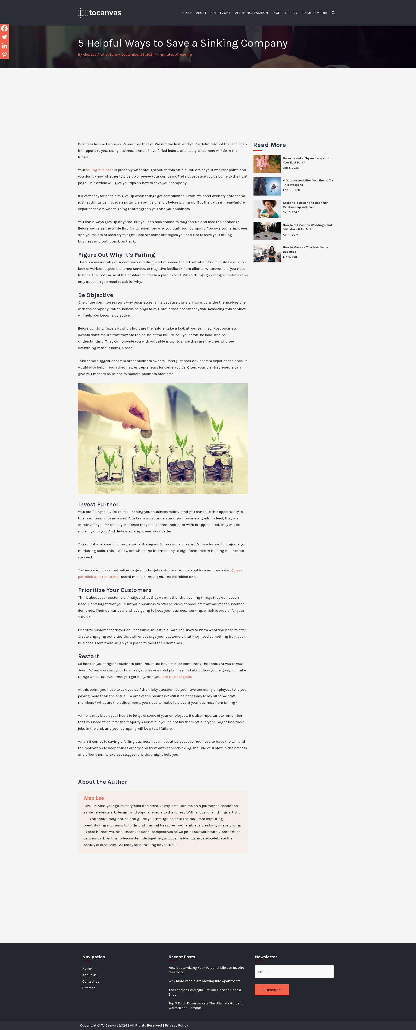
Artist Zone (109, 54)
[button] (333, 13)
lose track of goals (176, 676)
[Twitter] (4, 37)
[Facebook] (4, 28)
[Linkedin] (4, 45)
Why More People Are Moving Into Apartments (204, 981)
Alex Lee (94, 798)
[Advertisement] (208, 100)
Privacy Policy (176, 1025)
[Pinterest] (4, 54)
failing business (99, 170)
